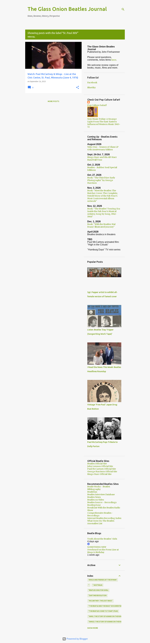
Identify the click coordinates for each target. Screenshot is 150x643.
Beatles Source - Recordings (101, 502)
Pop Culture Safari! (97, 105)
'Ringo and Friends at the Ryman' (102, 580)
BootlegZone (94, 505)
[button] (77, 88)
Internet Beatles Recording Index (104, 518)
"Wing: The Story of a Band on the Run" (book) (108, 616)
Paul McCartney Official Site (101, 469)
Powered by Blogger (77, 639)
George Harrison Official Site (102, 471)
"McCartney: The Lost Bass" (100, 601)
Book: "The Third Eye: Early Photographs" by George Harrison (101, 180)
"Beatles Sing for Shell (98, 590)
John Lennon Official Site (100, 466)
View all (31, 37)
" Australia (97, 585)
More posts (53, 101)
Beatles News (94, 497)
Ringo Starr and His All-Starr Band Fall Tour (102, 158)
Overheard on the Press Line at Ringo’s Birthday (103, 551)
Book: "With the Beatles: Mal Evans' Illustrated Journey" (101, 225)
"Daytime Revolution (97, 595)
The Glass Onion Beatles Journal (67, 9)
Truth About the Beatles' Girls (102, 538)
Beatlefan (92, 492)
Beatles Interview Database (101, 494)
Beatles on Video (95, 499)
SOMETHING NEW (96, 547)
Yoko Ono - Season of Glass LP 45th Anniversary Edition (103, 148)
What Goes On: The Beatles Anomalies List (100, 522)
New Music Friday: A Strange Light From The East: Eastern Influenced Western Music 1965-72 (103, 123)
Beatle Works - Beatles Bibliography (98, 488)
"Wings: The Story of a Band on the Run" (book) (108, 622)
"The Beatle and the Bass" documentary (105, 606)
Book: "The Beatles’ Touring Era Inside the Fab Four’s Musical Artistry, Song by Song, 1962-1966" (103, 212)
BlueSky (91, 87)
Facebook (92, 82)
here (113, 60)
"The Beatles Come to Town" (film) (103, 611)
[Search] (123, 9)
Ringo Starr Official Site (99, 474)
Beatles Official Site (97, 463)
